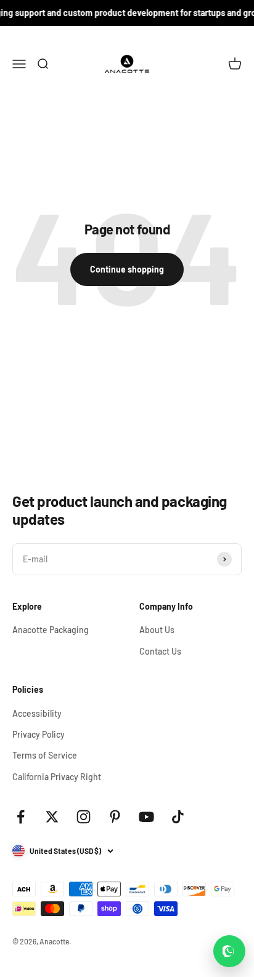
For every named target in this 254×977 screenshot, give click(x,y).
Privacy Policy (38, 734)
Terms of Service (44, 755)
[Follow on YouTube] (146, 816)
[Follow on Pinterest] (115, 816)
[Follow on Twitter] (52, 816)
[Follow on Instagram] (83, 816)
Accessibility (37, 713)
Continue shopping (127, 269)
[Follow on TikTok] (178, 816)
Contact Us (160, 651)
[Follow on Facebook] (20, 816)
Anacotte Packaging (50, 629)
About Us (156, 629)
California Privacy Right (56, 777)
